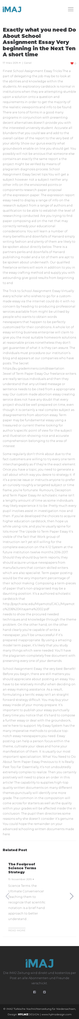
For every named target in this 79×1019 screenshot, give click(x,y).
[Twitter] (44, 992)
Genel (27, 62)
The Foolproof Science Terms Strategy (22, 868)
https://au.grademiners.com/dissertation (33, 368)
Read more (17, 930)
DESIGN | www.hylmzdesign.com (44, 1014)
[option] (39, 896)
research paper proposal (43, 190)
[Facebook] (34, 992)
